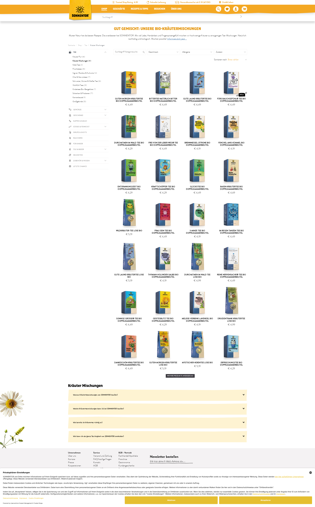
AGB (95, 465)
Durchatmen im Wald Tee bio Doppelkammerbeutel (129, 143)
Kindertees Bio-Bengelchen (84, 89)
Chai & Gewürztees (81, 77)
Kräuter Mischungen (97, 45)
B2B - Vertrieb (125, 452)
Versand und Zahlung (102, 455)
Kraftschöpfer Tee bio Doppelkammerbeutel (163, 187)
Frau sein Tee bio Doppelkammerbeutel (163, 231)
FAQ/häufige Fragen (102, 459)
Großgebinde (79, 101)
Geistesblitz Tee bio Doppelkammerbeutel (163, 319)
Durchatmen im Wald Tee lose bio (197, 275)
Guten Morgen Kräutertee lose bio (163, 363)
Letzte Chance (80, 166)
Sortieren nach (220, 59)
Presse (71, 462)
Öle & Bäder (78, 149)
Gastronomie (124, 462)
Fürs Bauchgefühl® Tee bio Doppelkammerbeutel (231, 99)
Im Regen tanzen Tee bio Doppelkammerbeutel (231, 231)
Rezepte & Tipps (139, 9)
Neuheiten (78, 155)
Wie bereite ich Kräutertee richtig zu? (87, 422)
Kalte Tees (78, 64)
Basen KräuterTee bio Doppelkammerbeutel (231, 187)
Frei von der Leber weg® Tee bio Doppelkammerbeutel (163, 143)
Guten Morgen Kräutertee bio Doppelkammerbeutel (129, 99)
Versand (134, 237)
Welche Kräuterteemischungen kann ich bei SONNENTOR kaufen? (98, 409)
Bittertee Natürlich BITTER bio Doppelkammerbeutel (163, 99)
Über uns (176, 9)
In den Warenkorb (130, 109)
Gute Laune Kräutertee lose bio (129, 275)
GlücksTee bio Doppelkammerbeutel (197, 187)
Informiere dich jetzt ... (177, 38)
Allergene (186, 52)
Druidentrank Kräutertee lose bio (231, 319)
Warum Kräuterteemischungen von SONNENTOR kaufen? (95, 395)
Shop (104, 9)
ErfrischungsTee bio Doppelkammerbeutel (231, 363)
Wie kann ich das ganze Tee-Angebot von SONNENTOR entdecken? (98, 436)
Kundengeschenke (126, 465)
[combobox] (172, 16)
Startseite (71, 45)
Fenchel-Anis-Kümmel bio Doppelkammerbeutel (231, 143)
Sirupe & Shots (80, 132)
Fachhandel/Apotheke (128, 455)
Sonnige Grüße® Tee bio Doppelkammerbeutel (129, 319)
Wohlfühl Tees (80, 85)
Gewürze (77, 109)
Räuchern (77, 138)
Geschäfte (119, 9)
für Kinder (78, 143)
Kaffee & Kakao (80, 121)
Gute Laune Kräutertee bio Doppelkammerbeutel (197, 99)
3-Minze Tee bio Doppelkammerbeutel (197, 231)
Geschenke (78, 115)
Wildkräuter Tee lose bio (129, 230)
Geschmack (153, 52)
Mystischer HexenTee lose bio (197, 362)
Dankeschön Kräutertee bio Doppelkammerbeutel (129, 363)
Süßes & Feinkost (81, 126)
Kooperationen (74, 465)
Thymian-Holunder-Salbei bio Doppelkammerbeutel (163, 275)
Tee (86, 45)
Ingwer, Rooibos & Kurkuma (85, 73)
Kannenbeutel (79, 97)
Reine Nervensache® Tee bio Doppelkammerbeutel (231, 275)
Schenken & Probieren (83, 93)
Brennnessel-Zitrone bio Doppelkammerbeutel (197, 143)
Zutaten (219, 52)
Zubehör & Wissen (81, 160)
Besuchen (159, 9)
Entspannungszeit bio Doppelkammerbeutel (129, 187)
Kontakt (96, 462)
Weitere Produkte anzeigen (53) (180, 376)
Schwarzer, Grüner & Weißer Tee (87, 81)
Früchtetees (79, 69)
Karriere (71, 459)
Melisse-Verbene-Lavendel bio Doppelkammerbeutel (197, 319)
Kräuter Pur (79, 56)
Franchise (122, 459)
